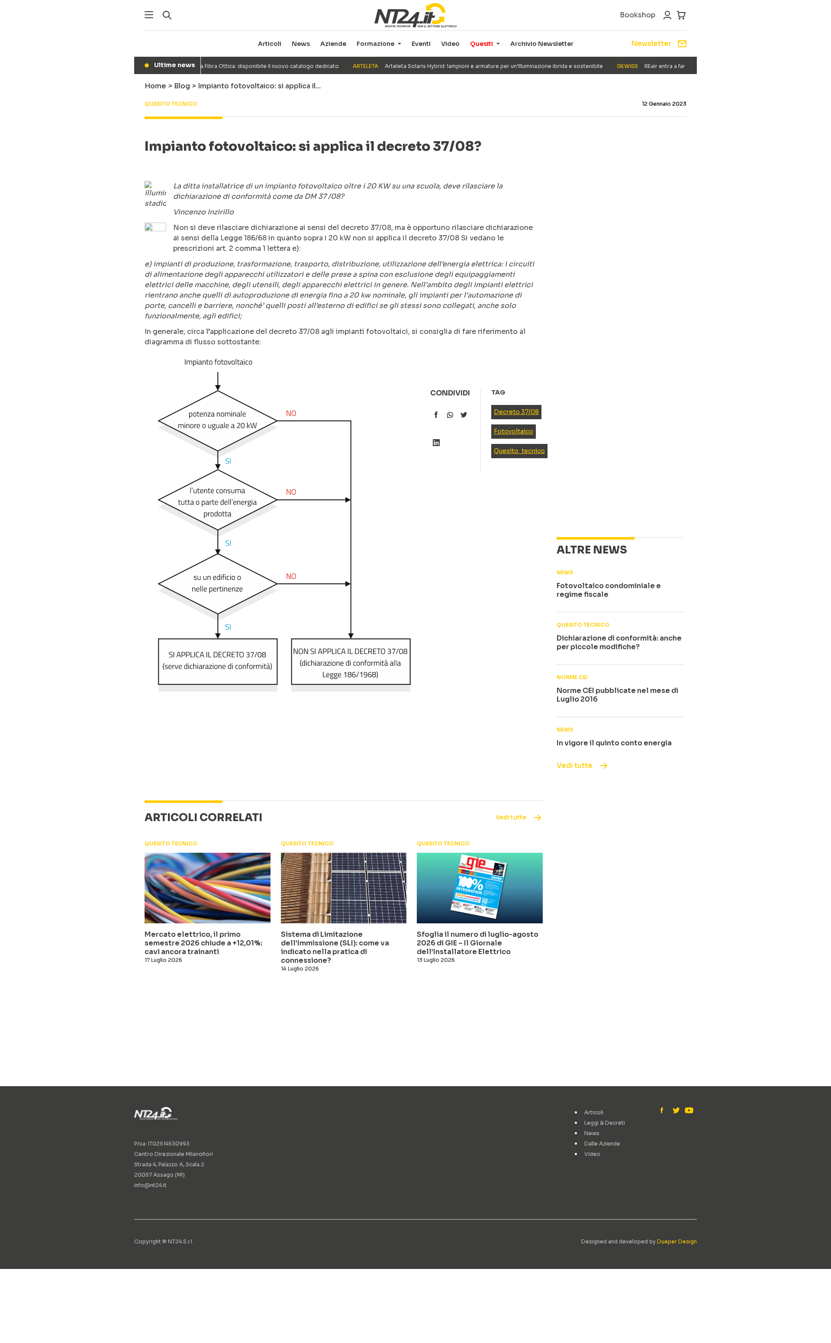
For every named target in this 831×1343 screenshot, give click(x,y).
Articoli (269, 44)
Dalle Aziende (602, 1143)
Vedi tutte (575, 765)
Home (155, 86)
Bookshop (637, 14)
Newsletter (651, 43)
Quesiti (481, 44)
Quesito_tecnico (519, 451)
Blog (182, 86)
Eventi (421, 44)
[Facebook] (663, 1110)
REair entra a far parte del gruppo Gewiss (669, 66)
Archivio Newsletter (541, 44)
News (301, 44)
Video (450, 44)
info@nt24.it (150, 1185)
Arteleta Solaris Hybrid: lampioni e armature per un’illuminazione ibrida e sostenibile (463, 66)
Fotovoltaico (513, 431)
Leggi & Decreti (604, 1123)
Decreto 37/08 (516, 412)
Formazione (375, 44)
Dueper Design (677, 1241)
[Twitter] (676, 1110)
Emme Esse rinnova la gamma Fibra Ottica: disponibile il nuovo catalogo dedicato (200, 66)
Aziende (333, 44)
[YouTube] (688, 1110)
